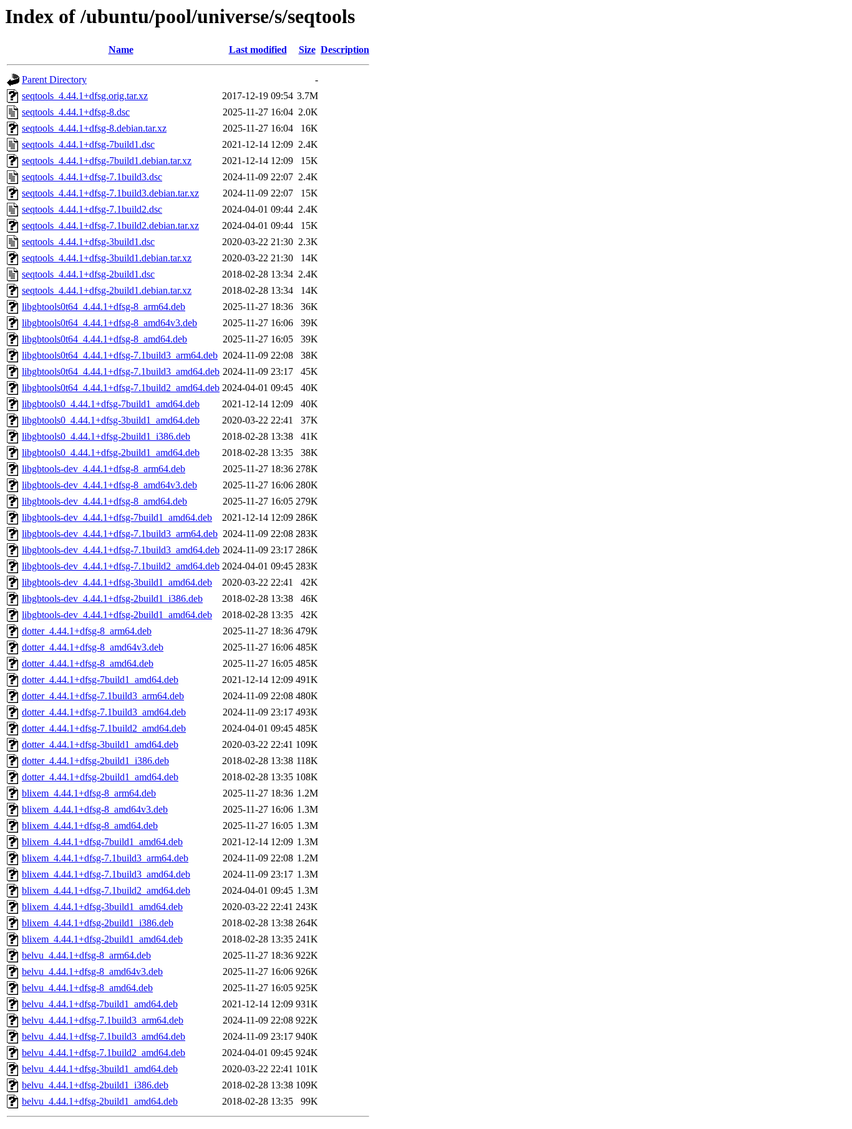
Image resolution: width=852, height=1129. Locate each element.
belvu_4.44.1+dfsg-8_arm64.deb (86, 955)
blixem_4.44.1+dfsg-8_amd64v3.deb (95, 809)
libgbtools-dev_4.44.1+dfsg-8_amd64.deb (104, 501)
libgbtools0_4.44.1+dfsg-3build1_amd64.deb (111, 420)
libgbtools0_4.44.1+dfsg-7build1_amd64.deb (111, 404)
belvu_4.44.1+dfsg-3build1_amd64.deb (100, 1069)
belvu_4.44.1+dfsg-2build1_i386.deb (95, 1085)
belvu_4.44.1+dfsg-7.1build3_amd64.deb (103, 1036)
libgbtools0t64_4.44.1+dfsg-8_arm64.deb (103, 306)
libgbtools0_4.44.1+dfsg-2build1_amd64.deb (111, 452)
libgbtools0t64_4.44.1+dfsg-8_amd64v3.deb (109, 322)
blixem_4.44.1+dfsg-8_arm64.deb (89, 793)
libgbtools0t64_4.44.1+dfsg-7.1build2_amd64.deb (121, 387)
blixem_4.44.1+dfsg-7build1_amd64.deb (102, 841)
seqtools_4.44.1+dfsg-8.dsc (76, 112)
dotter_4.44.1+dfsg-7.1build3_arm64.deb (103, 695)
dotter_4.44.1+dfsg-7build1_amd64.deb (100, 679)
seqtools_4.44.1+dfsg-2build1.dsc (88, 274)
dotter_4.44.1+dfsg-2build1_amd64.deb (100, 777)
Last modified (258, 49)
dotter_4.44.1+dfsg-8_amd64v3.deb (92, 647)
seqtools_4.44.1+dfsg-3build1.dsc (88, 241)
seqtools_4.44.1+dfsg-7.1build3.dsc (92, 177)
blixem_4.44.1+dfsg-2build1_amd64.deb (102, 939)
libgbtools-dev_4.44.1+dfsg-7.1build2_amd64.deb (121, 566)
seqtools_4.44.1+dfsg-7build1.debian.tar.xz (106, 160)
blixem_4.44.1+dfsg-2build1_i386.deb (97, 923)
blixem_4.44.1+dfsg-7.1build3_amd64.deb (106, 874)
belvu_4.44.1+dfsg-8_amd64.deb (87, 987)
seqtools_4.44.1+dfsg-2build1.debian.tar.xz (106, 290)
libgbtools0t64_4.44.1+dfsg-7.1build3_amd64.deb (121, 371)
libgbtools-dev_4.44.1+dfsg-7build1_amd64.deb (117, 517)
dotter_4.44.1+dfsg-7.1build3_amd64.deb (104, 712)
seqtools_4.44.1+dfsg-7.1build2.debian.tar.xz (110, 225)
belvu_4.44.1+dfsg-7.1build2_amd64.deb (103, 1052)
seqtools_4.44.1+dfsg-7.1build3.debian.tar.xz (110, 193)
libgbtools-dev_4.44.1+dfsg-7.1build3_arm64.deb (120, 533)
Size (307, 49)
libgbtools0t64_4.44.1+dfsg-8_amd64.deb (104, 339)
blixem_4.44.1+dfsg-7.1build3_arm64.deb (105, 858)
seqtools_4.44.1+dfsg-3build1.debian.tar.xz (106, 258)
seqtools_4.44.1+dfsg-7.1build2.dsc (92, 209)
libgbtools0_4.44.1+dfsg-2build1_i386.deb (106, 436)
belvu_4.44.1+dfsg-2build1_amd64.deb (100, 1101)
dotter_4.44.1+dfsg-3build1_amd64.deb (100, 744)
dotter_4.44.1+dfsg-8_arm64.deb (87, 631)
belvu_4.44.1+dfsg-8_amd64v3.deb (92, 971)
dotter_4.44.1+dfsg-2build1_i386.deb (95, 760)
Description (345, 49)
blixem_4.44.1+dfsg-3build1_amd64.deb (102, 906)
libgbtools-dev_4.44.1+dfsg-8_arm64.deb (103, 468)
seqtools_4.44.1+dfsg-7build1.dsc (88, 144)
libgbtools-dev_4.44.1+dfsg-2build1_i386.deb (112, 598)
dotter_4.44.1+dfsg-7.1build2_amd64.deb (104, 728)
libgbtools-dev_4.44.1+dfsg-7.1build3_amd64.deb (121, 550)
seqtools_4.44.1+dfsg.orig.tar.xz (85, 95)
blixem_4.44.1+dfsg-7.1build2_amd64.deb (106, 890)
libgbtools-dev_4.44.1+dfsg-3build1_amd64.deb (117, 582)
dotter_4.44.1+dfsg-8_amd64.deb (87, 663)
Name (121, 49)
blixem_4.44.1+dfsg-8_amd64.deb (90, 825)
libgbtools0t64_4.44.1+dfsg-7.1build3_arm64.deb (120, 355)
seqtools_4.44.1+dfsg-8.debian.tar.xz (94, 128)
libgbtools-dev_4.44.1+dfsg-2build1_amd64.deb (117, 614)
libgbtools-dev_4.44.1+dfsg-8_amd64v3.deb (109, 485)
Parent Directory (54, 79)
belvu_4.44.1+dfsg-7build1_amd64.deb (100, 1004)
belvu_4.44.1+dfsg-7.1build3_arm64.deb (102, 1020)
